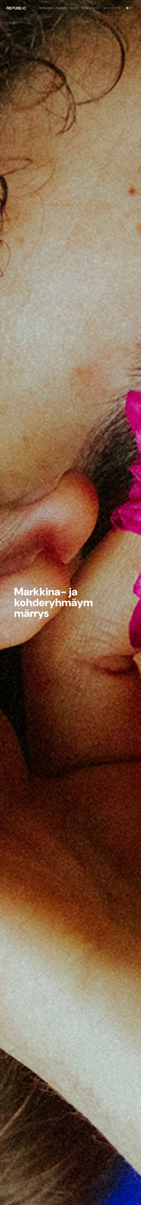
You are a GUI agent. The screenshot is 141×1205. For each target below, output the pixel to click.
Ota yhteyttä (112, 8)
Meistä (75, 8)
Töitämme (62, 8)
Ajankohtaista (90, 8)
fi (130, 8)
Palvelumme (46, 8)
